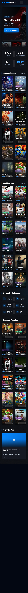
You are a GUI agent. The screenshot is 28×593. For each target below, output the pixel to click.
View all (23, 73)
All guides (22, 430)
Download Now (12, 31)
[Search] (21, 2)
